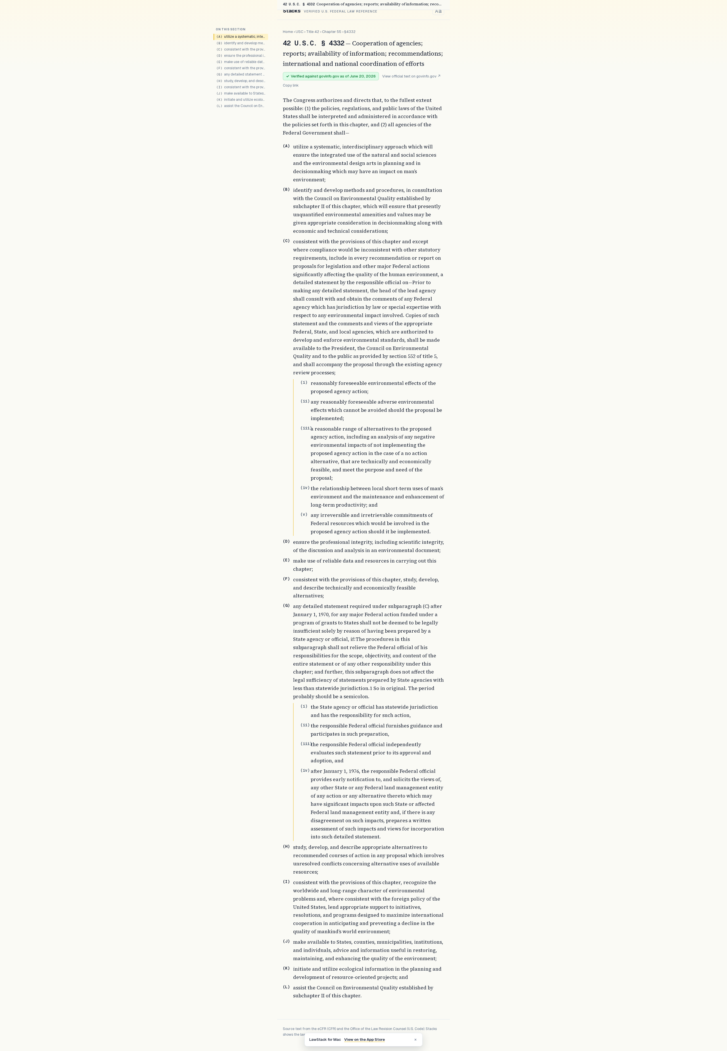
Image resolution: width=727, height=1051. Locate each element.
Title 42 (312, 31)
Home (288, 31)
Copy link (291, 85)
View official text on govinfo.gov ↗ (411, 76)
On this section (231, 29)
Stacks (291, 10)
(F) (286, 578)
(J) (286, 941)
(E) (286, 560)
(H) (286, 846)
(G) (286, 605)
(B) (286, 189)
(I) (286, 881)
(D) (286, 541)
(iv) (305, 487)
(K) (286, 968)
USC (299, 31)
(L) (286, 986)
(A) (286, 145)
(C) (286, 240)
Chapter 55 (331, 31)
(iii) (306, 428)
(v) (303, 514)
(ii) (305, 401)
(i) (303, 382)
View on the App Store (364, 1039)
